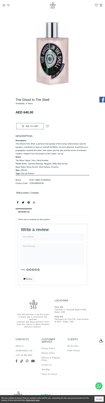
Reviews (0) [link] (24, 212)
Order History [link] (74, 351)
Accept (99, 399)
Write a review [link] (22, 192)
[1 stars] (27, 270)
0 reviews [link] (34, 192)
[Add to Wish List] (47, 126)
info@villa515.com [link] (24, 351)
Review (28, 279)
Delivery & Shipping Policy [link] (51, 359)
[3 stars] (33, 270)
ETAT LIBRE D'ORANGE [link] (40, 180)
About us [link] (20, 346)
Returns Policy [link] (48, 353)
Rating (23, 269)
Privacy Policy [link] (48, 348)
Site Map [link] (46, 369)
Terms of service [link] (49, 374)
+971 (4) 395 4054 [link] (24, 355)
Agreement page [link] (33, 400)
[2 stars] (30, 270)
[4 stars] (35, 270)
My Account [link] (73, 346)
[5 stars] (38, 270)
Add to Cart (32, 126)
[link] (98, 385)
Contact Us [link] (47, 365)
